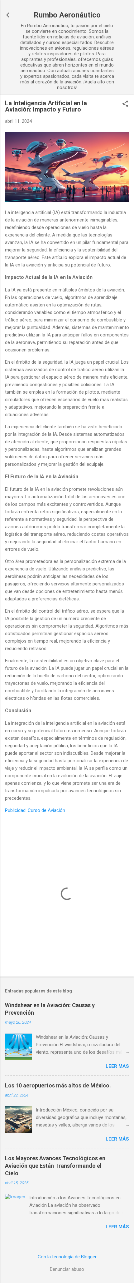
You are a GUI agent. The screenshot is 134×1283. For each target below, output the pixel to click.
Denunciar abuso (67, 1269)
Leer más (117, 1066)
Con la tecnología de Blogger (67, 1257)
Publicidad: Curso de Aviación (35, 810)
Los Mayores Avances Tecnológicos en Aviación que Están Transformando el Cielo (55, 1165)
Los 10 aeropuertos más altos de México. (58, 1085)
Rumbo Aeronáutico (67, 15)
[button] (125, 104)
